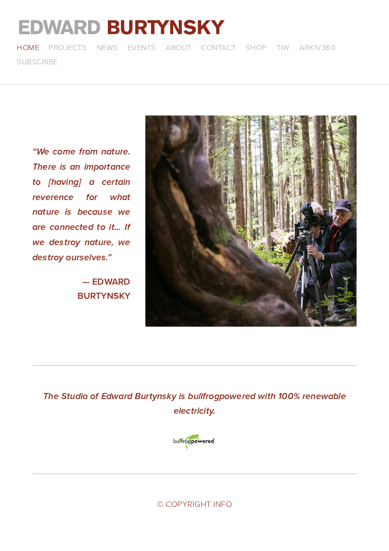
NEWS (107, 47)
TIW (283, 47)
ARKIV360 (317, 47)
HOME (28, 47)
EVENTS (142, 47)
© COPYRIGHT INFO (194, 503)
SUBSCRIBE (37, 61)
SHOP (256, 47)
